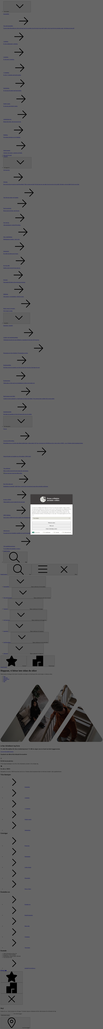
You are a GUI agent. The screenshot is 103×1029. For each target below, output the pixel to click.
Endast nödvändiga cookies (51, 528)
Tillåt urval (51, 525)
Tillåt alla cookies (51, 522)
